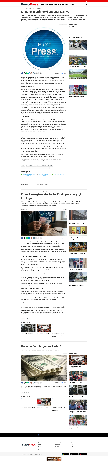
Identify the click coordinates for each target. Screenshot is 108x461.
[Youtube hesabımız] (84, 1)
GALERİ (24, 1)
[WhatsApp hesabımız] (86, 1)
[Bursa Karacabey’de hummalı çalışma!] (78, 45)
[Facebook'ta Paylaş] (22, 73)
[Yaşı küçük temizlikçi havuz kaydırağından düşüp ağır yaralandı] (78, 277)
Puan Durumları (57, 447)
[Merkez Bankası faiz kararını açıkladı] (28, 328)
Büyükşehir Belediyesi (31, 165)
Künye (72, 444)
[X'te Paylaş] (25, 73)
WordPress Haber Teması (36, 454)
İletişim (72, 446)
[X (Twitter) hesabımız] (81, 1)
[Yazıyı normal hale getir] (41, 73)
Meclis (28, 318)
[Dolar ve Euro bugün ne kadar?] (59, 178)
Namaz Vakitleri (57, 444)
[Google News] (63, 73)
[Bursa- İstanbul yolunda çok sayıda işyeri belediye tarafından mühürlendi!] (78, 215)
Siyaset (55, 4)
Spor (63, 4)
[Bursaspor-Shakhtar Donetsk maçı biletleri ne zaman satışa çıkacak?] (78, 74)
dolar (23, 392)
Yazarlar (72, 442)
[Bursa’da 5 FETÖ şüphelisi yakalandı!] (78, 263)
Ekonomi (51, 4)
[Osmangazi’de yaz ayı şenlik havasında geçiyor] (78, 420)
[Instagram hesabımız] (83, 1)
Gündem (46, 4)
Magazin (66, 4)
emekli (23, 318)
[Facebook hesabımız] (38, 435)
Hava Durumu (57, 446)
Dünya (59, 4)
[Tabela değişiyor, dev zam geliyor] (44, 402)
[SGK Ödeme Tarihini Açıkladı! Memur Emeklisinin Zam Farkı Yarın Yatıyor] (59, 402)
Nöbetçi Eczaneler (58, 442)
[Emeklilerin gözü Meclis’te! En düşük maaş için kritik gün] (44, 178)
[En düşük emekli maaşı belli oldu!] (28, 402)
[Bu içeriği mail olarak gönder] (31, 73)
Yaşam (65, 24)
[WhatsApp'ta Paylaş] (27, 73)
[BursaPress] (30, 5)
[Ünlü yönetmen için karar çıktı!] (78, 376)
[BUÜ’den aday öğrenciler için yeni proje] (78, 60)
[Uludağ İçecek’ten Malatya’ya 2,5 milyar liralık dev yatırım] (78, 231)
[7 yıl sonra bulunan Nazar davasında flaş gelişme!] (78, 405)
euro (28, 392)
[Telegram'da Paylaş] (29, 73)
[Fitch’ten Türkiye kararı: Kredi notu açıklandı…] (28, 178)
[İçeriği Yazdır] (34, 73)
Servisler (71, 4)
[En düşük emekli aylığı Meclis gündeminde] (44, 328)
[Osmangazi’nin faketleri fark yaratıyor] (78, 90)
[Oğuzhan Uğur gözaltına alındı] (78, 31)
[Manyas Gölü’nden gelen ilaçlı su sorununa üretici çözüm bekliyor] (59, 328)
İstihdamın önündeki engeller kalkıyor (44, 165)
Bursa (42, 4)
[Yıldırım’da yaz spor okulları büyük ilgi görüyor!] (78, 247)
